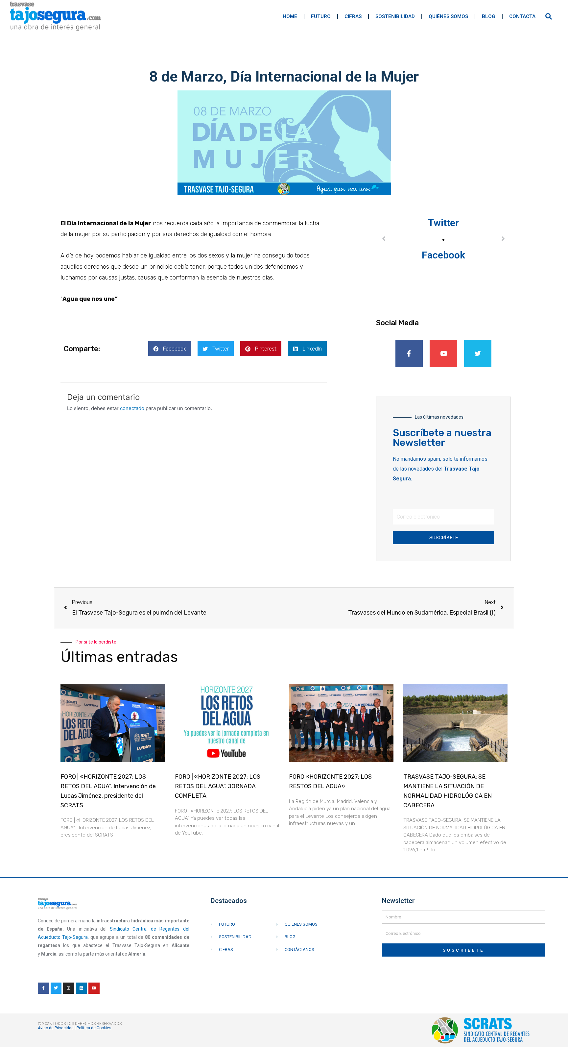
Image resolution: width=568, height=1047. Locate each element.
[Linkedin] (81, 988)
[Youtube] (443, 353)
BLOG (488, 16)
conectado (132, 408)
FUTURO (321, 16)
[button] (169, 348)
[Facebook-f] (409, 353)
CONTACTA (522, 16)
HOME (290, 16)
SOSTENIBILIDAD (395, 16)
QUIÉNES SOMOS (448, 16)
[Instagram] (68, 988)
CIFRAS (353, 16)
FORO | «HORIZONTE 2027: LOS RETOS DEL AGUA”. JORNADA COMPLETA (217, 786)
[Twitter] (478, 353)
